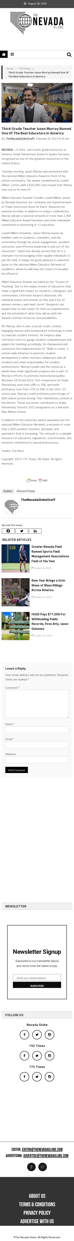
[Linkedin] (35, 530)
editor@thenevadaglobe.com (42, 1150)
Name (10, 724)
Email (9, 739)
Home (9, 68)
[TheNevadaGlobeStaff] (11, 506)
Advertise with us (37, 1221)
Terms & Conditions (37, 1204)
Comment (12, 687)
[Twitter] (21, 530)
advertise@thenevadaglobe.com (45, 1156)
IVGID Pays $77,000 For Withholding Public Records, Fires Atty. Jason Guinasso (49, 621)
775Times (24, 68)
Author (7, 491)
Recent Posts (26, 491)
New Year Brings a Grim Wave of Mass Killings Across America (48, 585)
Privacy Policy (37, 1213)
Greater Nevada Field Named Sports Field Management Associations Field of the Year (50, 554)
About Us (37, 1196)
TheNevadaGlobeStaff (20, 138)
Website (10, 754)
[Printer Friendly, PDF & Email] (37, 480)
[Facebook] (8, 530)
